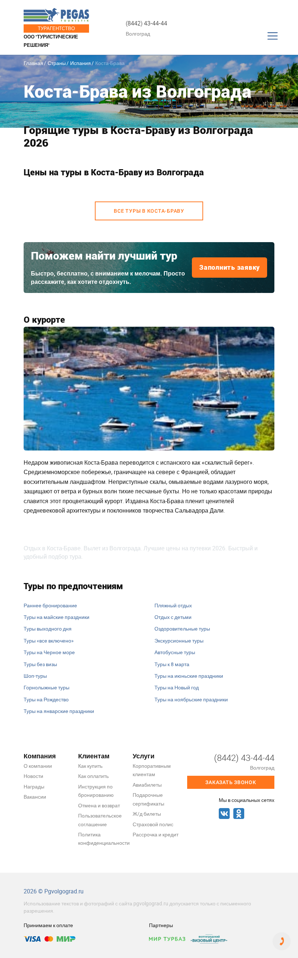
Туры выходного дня (48, 628)
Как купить (90, 765)
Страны (57, 63)
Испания (80, 63)
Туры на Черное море (49, 652)
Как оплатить (93, 775)
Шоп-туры (35, 675)
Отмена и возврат (99, 805)
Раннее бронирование (50, 605)
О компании (38, 765)
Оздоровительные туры (182, 628)
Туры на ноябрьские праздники (191, 699)
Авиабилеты (147, 784)
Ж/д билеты (147, 813)
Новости (33, 775)
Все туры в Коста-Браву (149, 211)
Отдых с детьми (173, 616)
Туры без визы (40, 664)
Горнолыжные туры (46, 687)
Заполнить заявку (229, 267)
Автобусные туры (174, 652)
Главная (33, 63)
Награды (34, 786)
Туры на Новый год (176, 687)
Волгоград (138, 33)
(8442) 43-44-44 (146, 23)
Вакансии (35, 796)
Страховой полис (153, 824)
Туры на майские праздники (56, 616)
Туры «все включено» (49, 640)
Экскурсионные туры (179, 640)
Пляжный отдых (173, 605)
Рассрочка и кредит (155, 834)
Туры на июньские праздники (188, 675)
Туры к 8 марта (171, 664)
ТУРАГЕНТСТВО (56, 28)
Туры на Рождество (46, 699)
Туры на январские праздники (59, 711)
